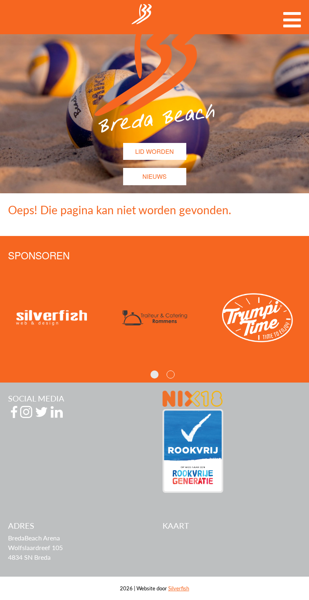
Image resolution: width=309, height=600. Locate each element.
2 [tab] (171, 374)
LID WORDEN (154, 151)
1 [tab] (154, 374)
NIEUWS (154, 176)
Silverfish (178, 588)
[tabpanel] (86, 317)
